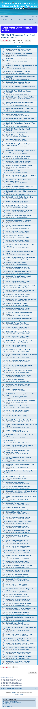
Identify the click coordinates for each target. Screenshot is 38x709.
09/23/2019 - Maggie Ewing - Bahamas (18, 220)
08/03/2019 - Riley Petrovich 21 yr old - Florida (21, 299)
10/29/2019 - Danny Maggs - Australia (18, 157)
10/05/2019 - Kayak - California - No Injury (19, 197)
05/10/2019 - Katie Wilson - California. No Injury (21, 491)
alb (13, 50)
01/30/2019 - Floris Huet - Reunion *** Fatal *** (21, 643)
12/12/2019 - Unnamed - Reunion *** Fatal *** (20, 86)
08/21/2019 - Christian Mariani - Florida (18, 271)
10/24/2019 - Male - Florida (14, 171)
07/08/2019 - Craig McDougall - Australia (19, 371)
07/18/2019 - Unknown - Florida (16, 345)
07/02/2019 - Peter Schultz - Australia (18, 384)
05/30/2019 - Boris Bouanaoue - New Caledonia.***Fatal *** (17, 451)
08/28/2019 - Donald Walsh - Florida (17, 267)
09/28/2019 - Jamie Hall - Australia (17, 206)
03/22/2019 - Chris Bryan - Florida (17, 574)
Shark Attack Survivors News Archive (12, 702)
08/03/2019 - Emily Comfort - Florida (17, 308)
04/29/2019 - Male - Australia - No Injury (18, 522)
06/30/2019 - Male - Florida (14, 389)
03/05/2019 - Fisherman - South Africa (18, 599)
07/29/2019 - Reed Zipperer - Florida (17, 327)
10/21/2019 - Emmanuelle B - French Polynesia (21, 175)
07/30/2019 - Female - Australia (16, 323)
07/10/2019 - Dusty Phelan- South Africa (19, 365)
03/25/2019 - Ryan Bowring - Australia (18, 570)
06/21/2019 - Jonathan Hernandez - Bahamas (20, 400)
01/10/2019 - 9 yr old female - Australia (18, 652)
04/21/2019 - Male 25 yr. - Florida (16, 535)
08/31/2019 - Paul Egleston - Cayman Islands (20, 257)
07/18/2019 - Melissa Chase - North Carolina (20, 350)
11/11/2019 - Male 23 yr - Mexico (16, 139)
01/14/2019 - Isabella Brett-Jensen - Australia (20, 648)
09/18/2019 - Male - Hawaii (14, 236)
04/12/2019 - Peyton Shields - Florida (18, 546)
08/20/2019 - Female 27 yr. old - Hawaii (18, 276)
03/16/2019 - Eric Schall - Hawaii (16, 584)
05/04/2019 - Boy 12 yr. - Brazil (16, 507)
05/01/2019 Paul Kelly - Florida (16, 512)
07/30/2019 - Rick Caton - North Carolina (19, 318)
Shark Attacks (6, 705)
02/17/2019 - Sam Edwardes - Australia (18, 603)
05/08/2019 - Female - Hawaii (15, 503)
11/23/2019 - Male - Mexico (14, 114)
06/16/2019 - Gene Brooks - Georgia (17, 410)
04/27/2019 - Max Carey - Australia (17, 526)
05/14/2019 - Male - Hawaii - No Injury (18, 486)
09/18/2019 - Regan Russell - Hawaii (17, 231)
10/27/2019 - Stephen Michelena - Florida (19, 165)
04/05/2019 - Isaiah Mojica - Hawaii (17, 561)
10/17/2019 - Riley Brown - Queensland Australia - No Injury (18, 180)
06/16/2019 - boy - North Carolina (16, 415)
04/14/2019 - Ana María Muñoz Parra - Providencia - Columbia (18, 541)
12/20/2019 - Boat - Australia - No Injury (18, 82)
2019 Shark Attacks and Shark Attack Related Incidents (18, 36)
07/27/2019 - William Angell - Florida (18, 332)
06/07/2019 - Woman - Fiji (14, 430)
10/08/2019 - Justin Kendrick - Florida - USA (20, 186)
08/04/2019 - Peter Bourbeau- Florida (18, 295)
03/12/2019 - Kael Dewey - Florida (16, 595)
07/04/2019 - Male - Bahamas (15, 379)
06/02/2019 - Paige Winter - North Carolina (19, 445)
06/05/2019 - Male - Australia (15, 441)
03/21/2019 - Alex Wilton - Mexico (16, 579)
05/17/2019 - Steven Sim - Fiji (15, 477)
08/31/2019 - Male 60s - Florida (16, 263)
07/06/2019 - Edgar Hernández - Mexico (18, 375)
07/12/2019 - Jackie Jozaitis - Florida (18, 360)
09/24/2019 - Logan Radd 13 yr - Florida (18, 215)
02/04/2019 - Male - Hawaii (14, 623)
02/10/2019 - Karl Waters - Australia (17, 612)
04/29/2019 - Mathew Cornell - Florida (18, 517)
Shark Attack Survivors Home (10, 701)
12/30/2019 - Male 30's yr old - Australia (18, 49)
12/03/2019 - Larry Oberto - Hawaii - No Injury (20, 97)
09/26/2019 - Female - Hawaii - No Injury (19, 210)
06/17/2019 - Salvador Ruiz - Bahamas (18, 406)
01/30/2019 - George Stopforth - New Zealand (20, 639)
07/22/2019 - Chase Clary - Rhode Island (19, 341)
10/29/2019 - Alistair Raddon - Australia (18, 161)
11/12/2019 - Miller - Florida (15, 135)
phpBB (13, 692)
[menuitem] (5, 16)
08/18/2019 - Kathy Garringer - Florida (18, 281)
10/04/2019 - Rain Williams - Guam (17, 201)
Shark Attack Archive (8, 706)
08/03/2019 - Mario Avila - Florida (16, 303)
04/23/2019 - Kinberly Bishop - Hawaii (18, 530)
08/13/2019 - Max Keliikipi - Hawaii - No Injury (20, 290)
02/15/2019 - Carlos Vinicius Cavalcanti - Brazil (21, 608)
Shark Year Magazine (8, 703)
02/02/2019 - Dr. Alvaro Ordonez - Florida (19, 634)
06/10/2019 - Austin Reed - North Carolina (19, 420)
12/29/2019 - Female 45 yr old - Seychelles (19, 53)
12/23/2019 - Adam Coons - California (18, 71)
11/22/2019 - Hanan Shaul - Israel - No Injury (20, 118)
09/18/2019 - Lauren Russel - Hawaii (17, 240)
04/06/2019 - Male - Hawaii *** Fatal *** (18, 551)
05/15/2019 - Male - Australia (15, 482)
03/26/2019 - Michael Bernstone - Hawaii (19, 565)
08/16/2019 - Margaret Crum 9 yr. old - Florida (20, 286)
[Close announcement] (35, 27)
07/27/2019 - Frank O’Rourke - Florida (18, 336)
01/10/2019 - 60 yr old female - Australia (19, 656)
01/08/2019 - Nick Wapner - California (18, 661)
